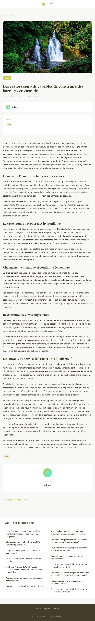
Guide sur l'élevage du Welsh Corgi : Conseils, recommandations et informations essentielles (24, 570)
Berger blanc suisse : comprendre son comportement (67, 557)
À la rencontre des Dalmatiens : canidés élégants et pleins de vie (23, 543)
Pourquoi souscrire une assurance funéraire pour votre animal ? (25, 579)
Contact (56, 609)
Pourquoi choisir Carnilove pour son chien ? (25, 586)
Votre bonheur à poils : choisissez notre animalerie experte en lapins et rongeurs (68, 532)
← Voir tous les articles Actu (15, 500)
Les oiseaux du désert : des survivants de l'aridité (23, 559)
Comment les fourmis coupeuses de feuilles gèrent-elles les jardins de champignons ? (70, 573)
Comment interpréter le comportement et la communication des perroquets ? (70, 540)
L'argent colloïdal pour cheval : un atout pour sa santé (23, 551)
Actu (12, 16)
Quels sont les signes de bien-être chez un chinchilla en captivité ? (69, 565)
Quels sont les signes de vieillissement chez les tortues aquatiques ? (70, 590)
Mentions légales (43, 609)
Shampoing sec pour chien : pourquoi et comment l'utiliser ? (68, 582)
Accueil (6, 16)
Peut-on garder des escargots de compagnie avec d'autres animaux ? (70, 549)
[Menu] (51, 4)
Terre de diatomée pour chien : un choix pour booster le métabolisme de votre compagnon (23, 534)
